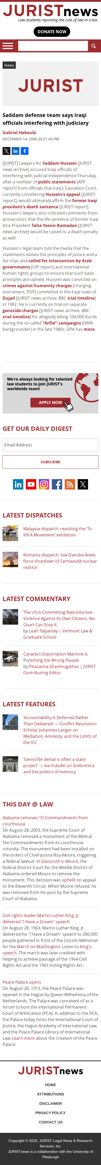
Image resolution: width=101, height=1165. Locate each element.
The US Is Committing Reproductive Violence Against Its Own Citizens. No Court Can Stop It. (59, 618)
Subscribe (50, 461)
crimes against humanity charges (37, 285)
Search (93, 46)
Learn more (23, 1038)
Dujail (9, 298)
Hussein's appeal (63, 194)
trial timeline (81, 298)
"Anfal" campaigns (61, 323)
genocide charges (20, 310)
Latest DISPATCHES (32, 515)
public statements (57, 182)
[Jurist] (50, 13)
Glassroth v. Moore (59, 861)
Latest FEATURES (29, 704)
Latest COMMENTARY (36, 598)
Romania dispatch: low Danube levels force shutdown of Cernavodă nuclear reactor (60, 561)
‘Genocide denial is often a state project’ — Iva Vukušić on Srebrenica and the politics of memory (58, 765)
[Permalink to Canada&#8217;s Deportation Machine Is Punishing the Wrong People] (10, 658)
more (89, 329)
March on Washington (38, 946)
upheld (68, 880)
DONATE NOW (52, 32)
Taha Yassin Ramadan (54, 225)
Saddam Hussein (59, 163)
